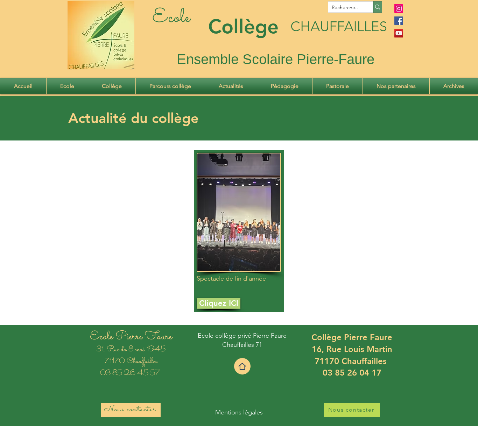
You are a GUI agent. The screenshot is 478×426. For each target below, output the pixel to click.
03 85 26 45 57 (131, 373)
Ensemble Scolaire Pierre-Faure (275, 59)
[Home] (242, 366)
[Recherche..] (377, 7)
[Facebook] (398, 20)
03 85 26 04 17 (352, 372)
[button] (67, 86)
